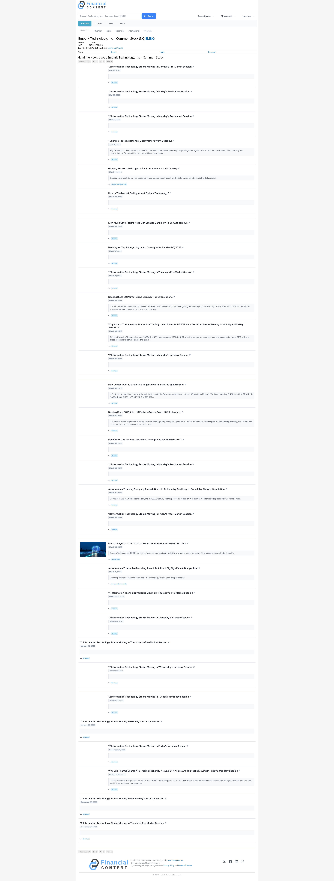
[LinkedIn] (236, 864)
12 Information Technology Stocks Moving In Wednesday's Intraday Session (151, 667)
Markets (85, 23)
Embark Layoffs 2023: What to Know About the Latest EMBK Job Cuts (148, 543)
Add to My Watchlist (115, 48)
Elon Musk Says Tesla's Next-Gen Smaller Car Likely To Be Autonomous (149, 222)
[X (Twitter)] (224, 864)
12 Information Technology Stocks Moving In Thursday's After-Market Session (125, 642)
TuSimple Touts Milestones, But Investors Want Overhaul (141, 140)
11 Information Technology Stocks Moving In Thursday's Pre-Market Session (151, 592)
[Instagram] (242, 864)
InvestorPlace (116, 559)
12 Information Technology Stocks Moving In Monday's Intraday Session (149, 355)
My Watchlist (226, 16)
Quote (114, 52)
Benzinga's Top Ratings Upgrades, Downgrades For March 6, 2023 (146, 439)
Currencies (119, 31)
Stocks (99, 23)
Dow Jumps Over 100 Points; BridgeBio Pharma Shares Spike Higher (147, 384)
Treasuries (148, 31)
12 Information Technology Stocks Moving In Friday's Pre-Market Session (150, 91)
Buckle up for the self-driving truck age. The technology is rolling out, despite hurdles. (148, 578)
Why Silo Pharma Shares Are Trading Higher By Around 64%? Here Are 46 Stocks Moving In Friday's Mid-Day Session (174, 770)
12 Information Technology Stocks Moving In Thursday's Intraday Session (150, 617)
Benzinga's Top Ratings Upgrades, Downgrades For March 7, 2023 (146, 247)
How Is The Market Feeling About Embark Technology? (139, 193)
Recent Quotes (204, 16)
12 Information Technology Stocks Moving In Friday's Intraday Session (148, 746)
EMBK (149, 38)
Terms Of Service (185, 865)
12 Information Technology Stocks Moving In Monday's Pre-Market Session (151, 66)
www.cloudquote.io (175, 860)
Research (212, 52)
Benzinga (114, 82)
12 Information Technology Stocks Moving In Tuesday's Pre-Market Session (151, 272)
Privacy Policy (168, 865)
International (134, 31)
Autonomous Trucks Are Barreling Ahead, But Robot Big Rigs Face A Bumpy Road (154, 568)
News (108, 31)
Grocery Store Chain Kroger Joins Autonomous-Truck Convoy (144, 168)
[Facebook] (230, 864)
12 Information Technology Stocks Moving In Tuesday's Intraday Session (149, 696)
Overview (98, 31)
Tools (122, 23)
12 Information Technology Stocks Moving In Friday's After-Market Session (151, 513)
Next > (109, 61)
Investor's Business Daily (119, 184)
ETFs (111, 23)
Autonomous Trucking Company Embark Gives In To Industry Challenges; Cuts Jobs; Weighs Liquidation (167, 489)
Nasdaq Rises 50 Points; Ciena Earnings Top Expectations (141, 297)
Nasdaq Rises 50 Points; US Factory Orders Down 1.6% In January (145, 412)
